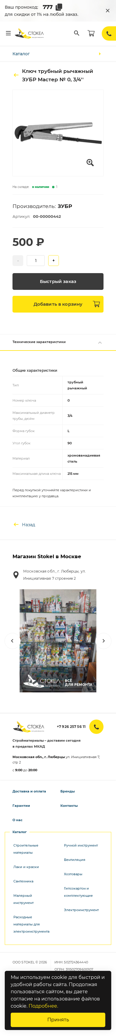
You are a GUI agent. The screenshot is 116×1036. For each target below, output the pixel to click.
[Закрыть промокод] (107, 10)
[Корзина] (91, 33)
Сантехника (23, 881)
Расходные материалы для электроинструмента (31, 924)
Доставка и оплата (29, 791)
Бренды (67, 791)
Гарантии (21, 806)
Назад (28, 524)
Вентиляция (74, 860)
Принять (58, 1020)
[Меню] (8, 33)
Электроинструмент (81, 910)
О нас (17, 820)
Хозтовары (73, 874)
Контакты (69, 806)
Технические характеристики (39, 342)
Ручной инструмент (81, 845)
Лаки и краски (26, 867)
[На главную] (29, 33)
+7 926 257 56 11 (71, 726)
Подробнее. (43, 1006)
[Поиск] (76, 33)
